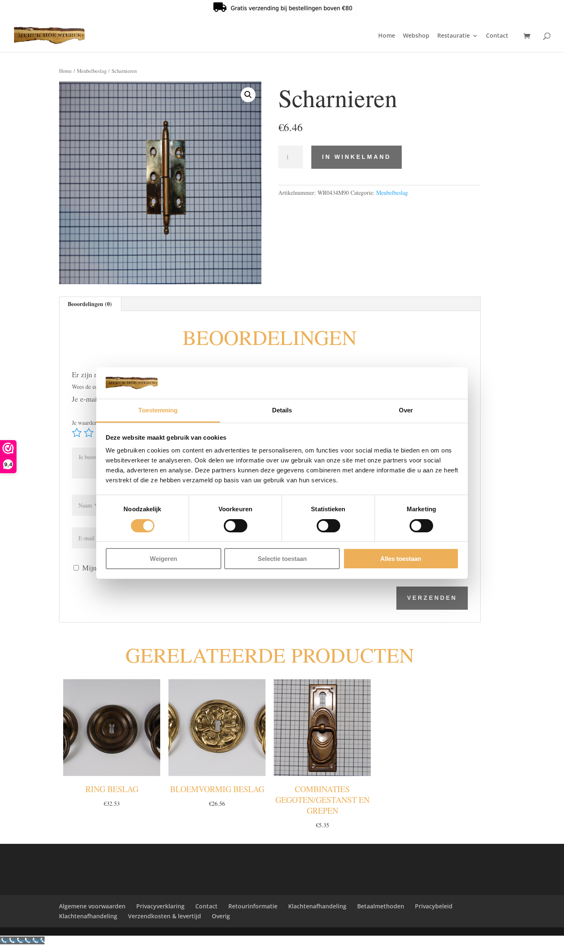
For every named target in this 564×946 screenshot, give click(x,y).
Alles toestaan (400, 558)
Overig (221, 916)
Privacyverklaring (160, 906)
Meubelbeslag (92, 70)
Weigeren (163, 558)
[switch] (235, 525)
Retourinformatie (252, 906)
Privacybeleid (434, 906)
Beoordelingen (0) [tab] (90, 303)
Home (386, 36)
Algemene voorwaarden (92, 906)
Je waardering (90, 422)
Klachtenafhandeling (317, 906)
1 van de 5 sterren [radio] (77, 433)
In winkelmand (356, 156)
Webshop (416, 36)
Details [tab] (282, 410)
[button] (248, 94)
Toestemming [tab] (158, 410)
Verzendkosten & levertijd (164, 916)
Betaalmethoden (380, 906)
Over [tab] (406, 410)
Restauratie (453, 36)
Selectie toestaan (282, 558)
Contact (497, 36)
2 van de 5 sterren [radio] (89, 433)
